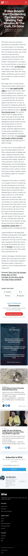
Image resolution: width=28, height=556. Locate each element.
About (2, 518)
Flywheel (9, 247)
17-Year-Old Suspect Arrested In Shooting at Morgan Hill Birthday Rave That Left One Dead (14, 348)
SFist (4, 494)
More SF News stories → (14, 362)
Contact (3, 528)
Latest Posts (4, 506)
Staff (2, 521)
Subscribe (14, 469)
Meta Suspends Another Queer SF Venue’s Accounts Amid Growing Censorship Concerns (14, 340)
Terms (2, 552)
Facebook (3, 535)
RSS (2, 540)
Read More (22, 481)
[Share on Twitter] (6, 405)
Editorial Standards (5, 523)
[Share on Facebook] (9, 405)
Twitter (3, 538)
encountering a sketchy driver (10, 225)
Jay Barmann (17, 8)
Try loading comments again (14, 314)
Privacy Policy (4, 550)
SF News (9, 8)
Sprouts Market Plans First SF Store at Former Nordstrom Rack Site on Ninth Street (14, 356)
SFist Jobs (3, 508)
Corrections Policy (5, 526)
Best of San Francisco (6, 511)
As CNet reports (19, 66)
